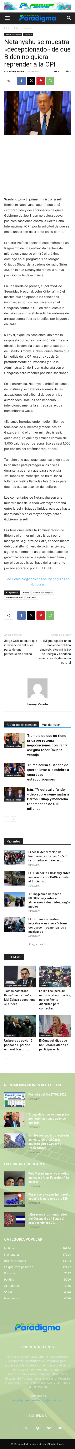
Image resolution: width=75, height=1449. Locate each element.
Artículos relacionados (22, 724)
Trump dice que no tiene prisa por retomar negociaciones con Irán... (48, 1118)
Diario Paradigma (42, 592)
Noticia (28, 34)
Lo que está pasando (15, 985)
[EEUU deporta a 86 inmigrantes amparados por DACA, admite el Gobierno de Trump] (14, 878)
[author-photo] (38, 698)
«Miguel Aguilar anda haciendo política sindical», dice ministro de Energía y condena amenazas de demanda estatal (55, 652)
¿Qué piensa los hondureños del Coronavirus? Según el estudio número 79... (48, 1218)
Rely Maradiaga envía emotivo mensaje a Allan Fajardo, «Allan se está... (49, 1177)
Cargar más (36, 944)
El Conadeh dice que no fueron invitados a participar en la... (53, 1045)
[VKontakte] (49, 1428)
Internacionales (23, 28)
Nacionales (46, 1035)
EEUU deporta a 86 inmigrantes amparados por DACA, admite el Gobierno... (49, 877)
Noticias (31, 597)
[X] (31, 81)
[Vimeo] (37, 1428)
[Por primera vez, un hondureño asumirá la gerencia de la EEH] (14, 1199)
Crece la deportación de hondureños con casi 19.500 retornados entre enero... (47, 856)
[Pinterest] (40, 81)
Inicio (7, 28)
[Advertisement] (37, 166)
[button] (7, 18)
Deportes (10, 1035)
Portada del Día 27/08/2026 (47, 1094)
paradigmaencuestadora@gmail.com (37, 1400)
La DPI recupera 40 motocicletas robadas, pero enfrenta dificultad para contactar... (55, 999)
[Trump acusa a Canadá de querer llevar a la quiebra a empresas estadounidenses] (14, 770)
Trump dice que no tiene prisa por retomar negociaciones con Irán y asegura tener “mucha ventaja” (47, 745)
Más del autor (51, 724)
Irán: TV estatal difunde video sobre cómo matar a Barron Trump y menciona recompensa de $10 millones (48, 799)
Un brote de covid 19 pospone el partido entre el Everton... (18, 1045)
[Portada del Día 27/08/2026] (14, 1099)
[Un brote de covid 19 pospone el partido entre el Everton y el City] (20, 1026)
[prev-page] (6, 819)
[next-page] (13, 819)
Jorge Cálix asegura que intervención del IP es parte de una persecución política (20, 647)
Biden (25, 592)
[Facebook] (21, 81)
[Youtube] (60, 1428)
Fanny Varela (16, 71)
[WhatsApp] (50, 81)
